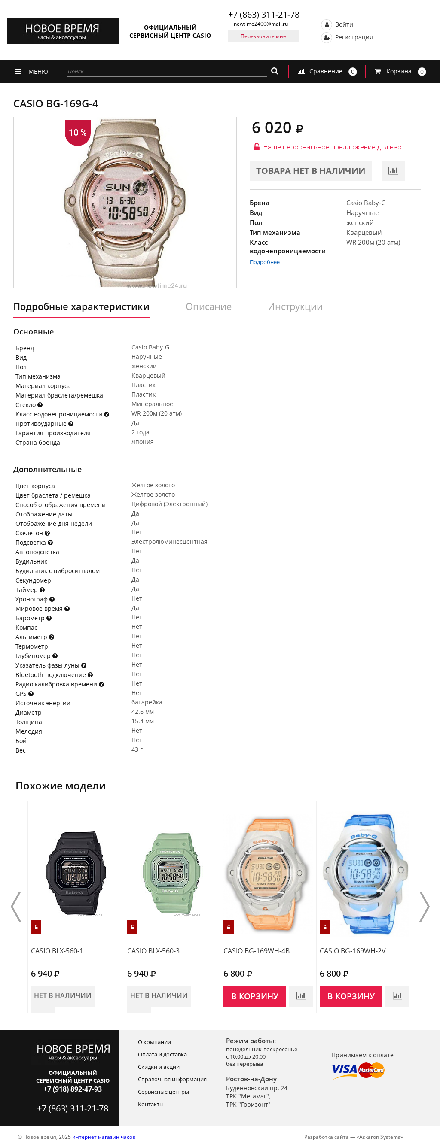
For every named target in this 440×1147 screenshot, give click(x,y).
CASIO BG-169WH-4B (256, 951)
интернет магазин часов (103, 1137)
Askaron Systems (379, 1137)
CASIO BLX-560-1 (57, 951)
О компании (154, 1042)
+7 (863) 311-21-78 (263, 14)
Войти (343, 24)
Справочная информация (172, 1079)
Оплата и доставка (162, 1054)
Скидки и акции (159, 1067)
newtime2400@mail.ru (261, 23)
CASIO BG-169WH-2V (353, 951)
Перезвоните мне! (264, 36)
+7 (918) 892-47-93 (72, 1089)
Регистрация (353, 37)
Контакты (151, 1104)
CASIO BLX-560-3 (153, 951)
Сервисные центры (163, 1091)
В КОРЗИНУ (254, 996)
